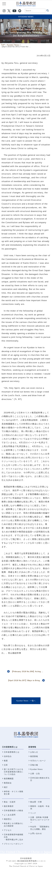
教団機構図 (9, 779)
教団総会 (8, 783)
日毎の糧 (34, 765)
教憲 (6, 761)
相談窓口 (8, 819)
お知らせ (34, 752)
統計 (6, 787)
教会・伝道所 (9, 802)
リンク (33, 813)
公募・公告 (35, 774)
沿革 (6, 765)
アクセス (8, 830)
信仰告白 (8, 756)
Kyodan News (26, 17)
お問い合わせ (36, 833)
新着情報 (32, 747)
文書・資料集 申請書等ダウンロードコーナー (40, 819)
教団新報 (34, 756)
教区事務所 (9, 806)
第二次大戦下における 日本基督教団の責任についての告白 (13, 771)
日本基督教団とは (10, 747)
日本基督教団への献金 (13, 810)
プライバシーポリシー (13, 844)
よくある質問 (9, 815)
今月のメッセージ (38, 761)
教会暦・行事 (36, 802)
